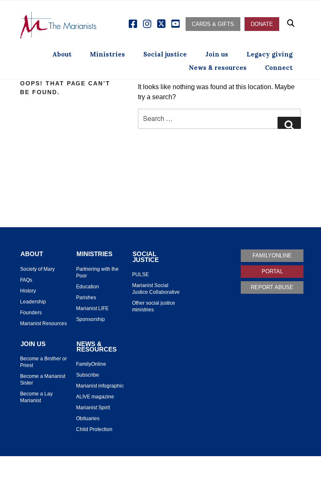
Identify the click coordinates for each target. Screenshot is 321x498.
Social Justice (145, 257)
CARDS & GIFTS (213, 24)
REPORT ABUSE (272, 287)
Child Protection (94, 429)
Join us (216, 54)
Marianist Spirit (93, 408)
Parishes (86, 297)
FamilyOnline (91, 364)
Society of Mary (37, 269)
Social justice (165, 54)
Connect (279, 68)
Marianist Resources (43, 323)
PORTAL (272, 271)
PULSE (140, 274)
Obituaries (87, 418)
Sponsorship (90, 319)
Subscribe (87, 375)
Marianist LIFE (92, 308)
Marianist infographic (100, 386)
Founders (31, 313)
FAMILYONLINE (272, 255)
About (61, 54)
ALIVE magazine (95, 397)
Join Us (33, 344)
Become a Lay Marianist (36, 397)
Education (87, 287)
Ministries (107, 54)
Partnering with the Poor (97, 272)
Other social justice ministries (153, 306)
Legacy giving (270, 54)
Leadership (33, 302)
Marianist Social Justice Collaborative (156, 288)
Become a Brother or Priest (43, 362)
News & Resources (96, 347)
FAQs (26, 280)
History (28, 291)
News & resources (218, 68)
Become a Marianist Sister (42, 379)
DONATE (262, 24)
